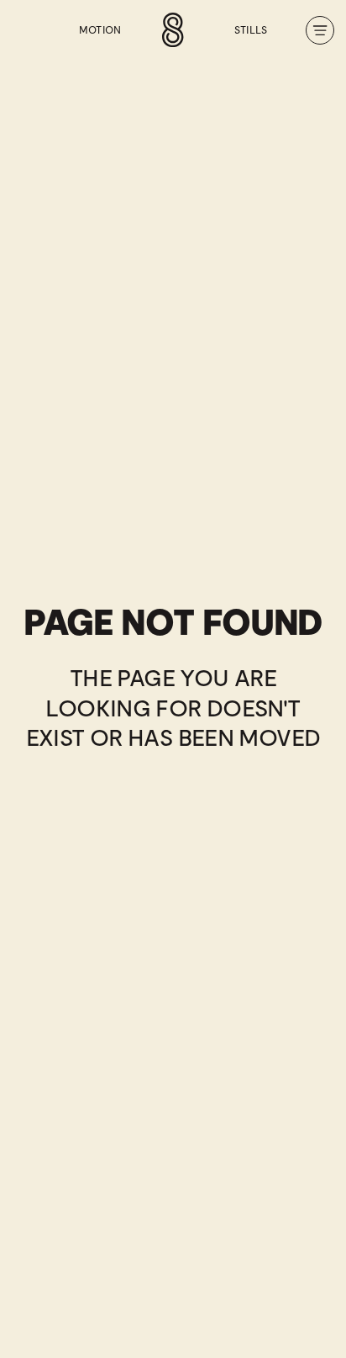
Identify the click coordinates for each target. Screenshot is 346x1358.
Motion (100, 30)
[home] (173, 30)
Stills (251, 30)
